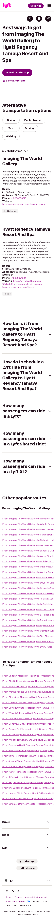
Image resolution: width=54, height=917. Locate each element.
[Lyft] (7, 5)
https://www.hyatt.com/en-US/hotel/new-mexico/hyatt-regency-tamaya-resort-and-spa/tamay (22, 284)
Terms (8, 897)
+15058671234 (18, 277)
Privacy (18, 897)
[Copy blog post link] (48, 18)
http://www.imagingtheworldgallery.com (23, 204)
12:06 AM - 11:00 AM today (18, 192)
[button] (49, 5)
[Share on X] (29, 18)
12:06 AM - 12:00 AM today (18, 268)
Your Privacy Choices (15, 901)
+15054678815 (18, 198)
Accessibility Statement (36, 897)
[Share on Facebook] (39, 18)
